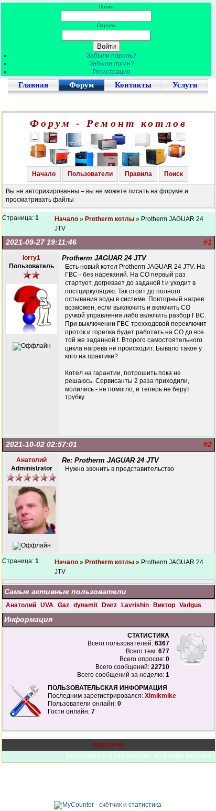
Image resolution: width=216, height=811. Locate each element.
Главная (33, 85)
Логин (106, 6)
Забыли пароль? (111, 55)
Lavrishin (135, 605)
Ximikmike (160, 695)
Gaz (64, 605)
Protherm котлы (109, 219)
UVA (47, 605)
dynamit (86, 605)
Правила (138, 174)
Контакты (133, 85)
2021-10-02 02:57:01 (41, 444)
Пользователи (90, 174)
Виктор (165, 605)
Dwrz (110, 605)
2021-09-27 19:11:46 (41, 242)
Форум (81, 85)
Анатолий (22, 605)
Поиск (173, 174)
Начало (44, 174)
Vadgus (190, 605)
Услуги (185, 85)
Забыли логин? (111, 63)
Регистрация (112, 71)
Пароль (106, 25)
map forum (108, 744)
